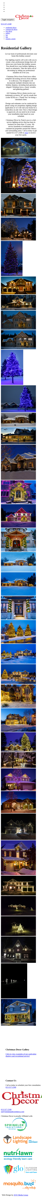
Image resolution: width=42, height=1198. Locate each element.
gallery (8, 33)
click (26, 133)
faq (7, 35)
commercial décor (11, 29)
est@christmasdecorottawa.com (12, 1112)
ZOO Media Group (21, 1195)
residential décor (11, 27)
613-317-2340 (6, 24)
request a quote (11, 39)
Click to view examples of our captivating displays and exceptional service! (21, 1055)
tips (7, 37)
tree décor (9, 31)
